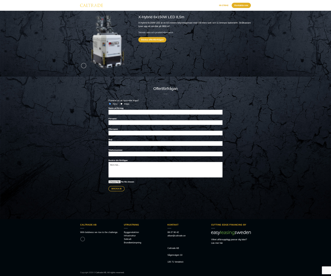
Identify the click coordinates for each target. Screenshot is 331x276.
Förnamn (112, 119)
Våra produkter (169, 5)
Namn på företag (115, 108)
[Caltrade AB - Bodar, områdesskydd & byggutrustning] (91, 5)
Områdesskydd (150, 5)
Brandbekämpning (132, 242)
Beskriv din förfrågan (118, 160)
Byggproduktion (131, 232)
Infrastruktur (130, 235)
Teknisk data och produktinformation (155, 32)
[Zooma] (83, 65)
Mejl (110, 139)
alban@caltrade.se (176, 235)
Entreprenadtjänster (193, 5)
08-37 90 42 (173, 232)
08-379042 (223, 5)
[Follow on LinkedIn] (82, 239)
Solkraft (127, 239)
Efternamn (113, 129)
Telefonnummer (115, 150)
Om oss (212, 5)
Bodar (133, 5)
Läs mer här (217, 243)
